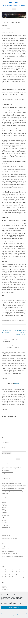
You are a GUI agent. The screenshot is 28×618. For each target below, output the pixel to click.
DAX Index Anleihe (5, 470)
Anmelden (4, 586)
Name (3, 437)
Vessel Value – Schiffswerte (7, 550)
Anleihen (3, 505)
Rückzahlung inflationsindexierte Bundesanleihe (11, 468)
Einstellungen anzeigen (14, 614)
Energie (3, 510)
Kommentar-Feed (5, 589)
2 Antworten (4, 25)
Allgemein (4, 502)
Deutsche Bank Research (7, 546)
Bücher (3, 509)
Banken (3, 507)
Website (3, 447)
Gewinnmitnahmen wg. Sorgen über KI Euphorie (11, 467)
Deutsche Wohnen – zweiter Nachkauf (9, 473)
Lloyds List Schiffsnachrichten (8, 551)
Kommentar (5, 422)
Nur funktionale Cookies (14, 611)
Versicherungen (5, 527)
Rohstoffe (4, 523)
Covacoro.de (4, 536)
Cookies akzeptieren (14, 607)
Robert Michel (10, 346)
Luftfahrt (3, 522)
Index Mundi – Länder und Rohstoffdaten (10, 553)
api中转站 (4, 481)
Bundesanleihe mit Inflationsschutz (14, 483)
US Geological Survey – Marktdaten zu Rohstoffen (12, 554)
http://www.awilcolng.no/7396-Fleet (10, 101)
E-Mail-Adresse (5, 442)
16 (9, 573)
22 (5, 574)
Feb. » (23, 577)
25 (16, 574)
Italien (3, 518)
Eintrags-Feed (4, 587)
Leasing (3, 520)
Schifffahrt (4, 525)
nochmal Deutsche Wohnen (7, 472)
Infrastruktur (4, 515)
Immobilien (4, 514)
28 (2, 576)
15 (5, 573)
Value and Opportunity (6, 535)
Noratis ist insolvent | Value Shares (9, 491)
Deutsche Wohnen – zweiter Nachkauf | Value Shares (12, 488)
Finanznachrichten (5, 548)
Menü (14, 8)
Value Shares (14, 3)
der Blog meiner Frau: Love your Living (9, 538)
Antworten (4, 378)
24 (12, 574)
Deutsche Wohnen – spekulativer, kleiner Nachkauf (12, 490)
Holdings (3, 512)
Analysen (22, 320)
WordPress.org (5, 591)
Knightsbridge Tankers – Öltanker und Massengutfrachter (20, 332)
